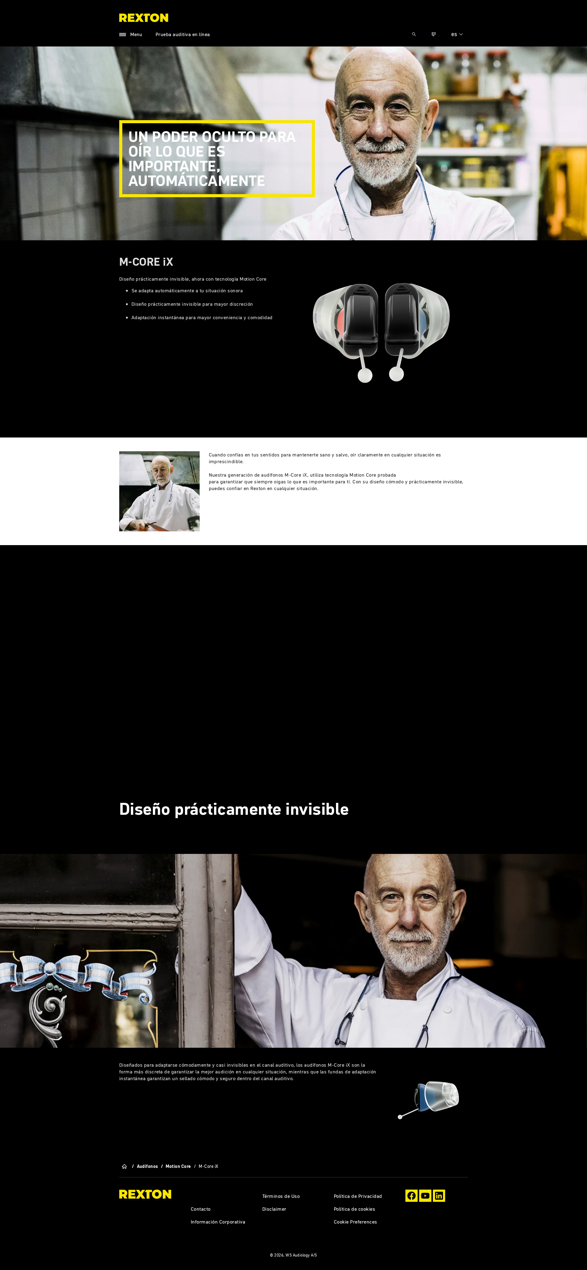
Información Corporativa (218, 1221)
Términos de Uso (281, 1196)
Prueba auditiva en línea (183, 34)
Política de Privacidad (358, 1196)
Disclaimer (274, 1208)
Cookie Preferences (355, 1221)
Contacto (201, 1208)
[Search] (414, 34)
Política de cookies (354, 1208)
